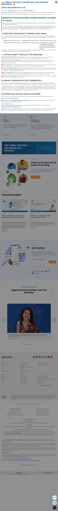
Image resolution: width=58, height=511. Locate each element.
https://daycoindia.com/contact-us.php (11, 106)
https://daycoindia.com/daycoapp (20, 100)
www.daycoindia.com (29, 10)
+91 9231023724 (11, 10)
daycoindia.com (14, 98)
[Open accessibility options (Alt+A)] (54, 507)
